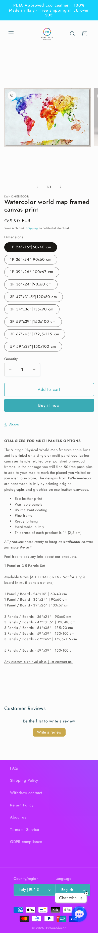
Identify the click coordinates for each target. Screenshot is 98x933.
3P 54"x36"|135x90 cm (32, 309)
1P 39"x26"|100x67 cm (32, 272)
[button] (11, 34)
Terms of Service (24, 829)
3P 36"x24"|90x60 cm (31, 284)
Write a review (49, 732)
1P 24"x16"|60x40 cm (31, 247)
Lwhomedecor (56, 928)
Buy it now (49, 405)
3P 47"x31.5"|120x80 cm (33, 297)
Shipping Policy (24, 780)
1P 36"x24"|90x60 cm (31, 259)
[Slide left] (37, 186)
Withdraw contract (26, 793)
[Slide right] (60, 186)
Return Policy (22, 805)
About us (18, 817)
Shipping (32, 228)
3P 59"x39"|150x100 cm (33, 321)
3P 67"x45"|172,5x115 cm (34, 334)
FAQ (14, 768)
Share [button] (14, 425)
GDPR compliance (26, 841)
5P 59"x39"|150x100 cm (33, 346)
